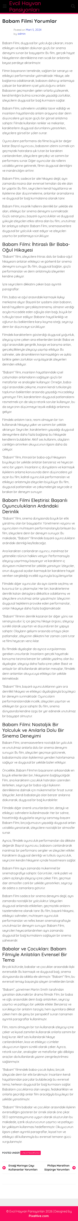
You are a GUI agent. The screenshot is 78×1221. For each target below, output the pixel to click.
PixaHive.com (39, 1216)
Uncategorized (30, 1152)
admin (22, 33)
